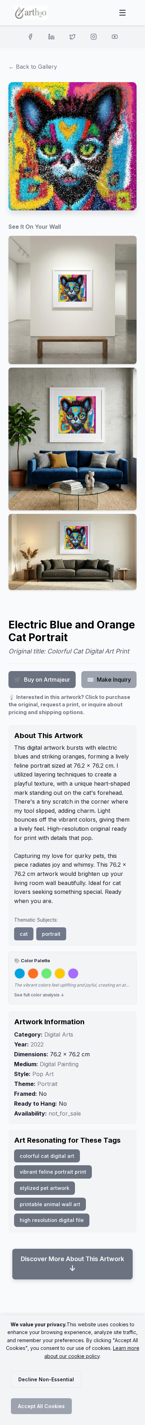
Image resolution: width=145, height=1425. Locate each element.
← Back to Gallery (32, 66)
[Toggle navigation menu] (122, 12)
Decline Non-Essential (46, 1379)
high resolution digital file (52, 1220)
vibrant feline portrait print (53, 1172)
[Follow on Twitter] (72, 36)
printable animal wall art (50, 1204)
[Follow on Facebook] (30, 36)
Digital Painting (59, 1064)
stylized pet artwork (44, 1188)
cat (24, 934)
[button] (72, 300)
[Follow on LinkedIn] (51, 36)
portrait (51, 934)
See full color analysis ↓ (39, 994)
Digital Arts (58, 1034)
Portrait (47, 1083)
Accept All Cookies (41, 1406)
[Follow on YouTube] (114, 36)
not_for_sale (65, 1113)
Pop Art (42, 1073)
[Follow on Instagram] (93, 36)
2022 (37, 1044)
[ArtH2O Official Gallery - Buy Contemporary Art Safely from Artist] (31, 13)
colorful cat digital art (47, 1156)
